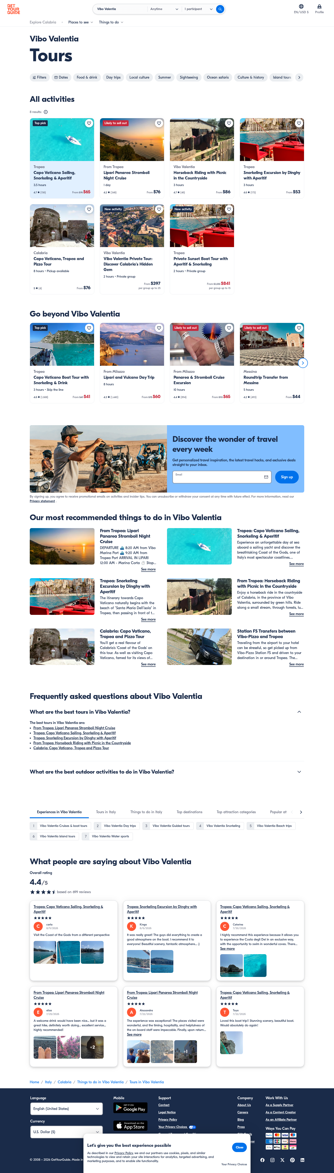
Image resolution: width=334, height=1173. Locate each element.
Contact (163, 1105)
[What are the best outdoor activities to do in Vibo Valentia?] (299, 772)
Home (34, 1082)
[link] (62, 158)
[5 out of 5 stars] (74, 918)
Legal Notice (167, 1112)
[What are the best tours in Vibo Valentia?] (299, 712)
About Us (244, 1105)
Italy (48, 1082)
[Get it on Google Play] (130, 1108)
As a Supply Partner (279, 1105)
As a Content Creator (281, 1112)
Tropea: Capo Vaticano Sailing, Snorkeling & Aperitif (74, 733)
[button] (62, 158)
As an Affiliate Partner (281, 1120)
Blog (240, 1120)
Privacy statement (42, 501)
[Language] (301, 6)
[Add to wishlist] (89, 123)
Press (241, 1127)
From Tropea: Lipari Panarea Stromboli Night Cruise (74, 728)
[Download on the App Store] (130, 1126)
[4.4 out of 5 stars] (43, 892)
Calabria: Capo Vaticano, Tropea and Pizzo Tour (71, 748)
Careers (242, 1112)
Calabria (64, 1082)
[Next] (303, 363)
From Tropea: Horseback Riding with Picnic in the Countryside (82, 743)
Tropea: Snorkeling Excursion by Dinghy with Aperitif (74, 738)
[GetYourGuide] (13, 9)
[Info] (46, 112)
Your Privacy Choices (173, 1127)
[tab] (59, 812)
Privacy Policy (167, 1120)
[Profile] (319, 6)
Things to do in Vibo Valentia (100, 1082)
